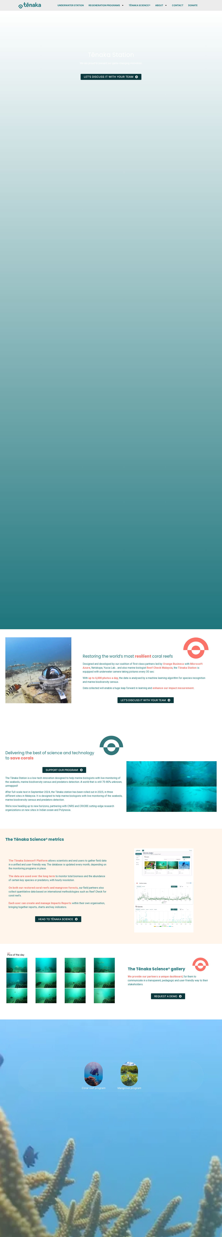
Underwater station (71, 5)
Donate (193, 5)
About (159, 5)
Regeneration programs (104, 5)
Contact (177, 5)
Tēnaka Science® (139, 5)
